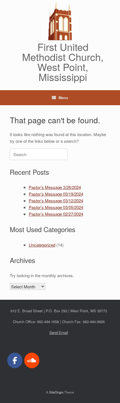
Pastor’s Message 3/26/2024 (55, 187)
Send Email (58, 332)
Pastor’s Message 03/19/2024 (56, 194)
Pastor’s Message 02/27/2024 (56, 214)
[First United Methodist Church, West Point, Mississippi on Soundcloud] (31, 360)
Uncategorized (42, 245)
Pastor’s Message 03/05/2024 (56, 207)
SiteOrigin (56, 392)
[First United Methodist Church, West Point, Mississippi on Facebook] (14, 360)
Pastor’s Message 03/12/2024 (56, 200)
